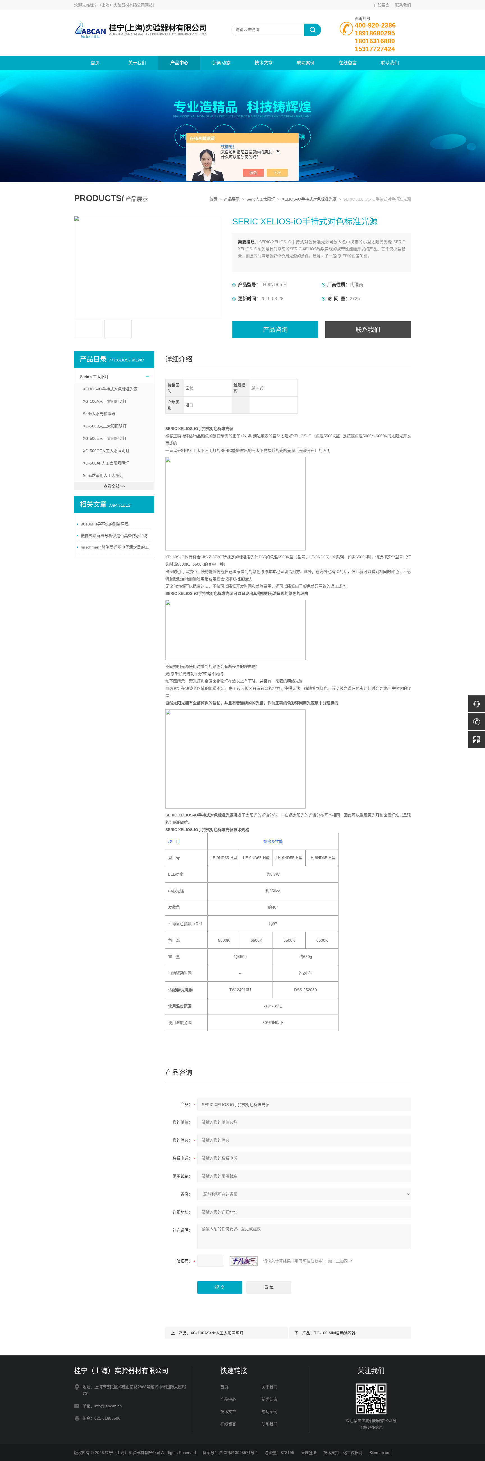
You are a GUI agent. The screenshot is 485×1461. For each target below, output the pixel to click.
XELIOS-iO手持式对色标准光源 (309, 199)
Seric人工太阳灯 (260, 199)
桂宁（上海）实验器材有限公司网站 (121, 5)
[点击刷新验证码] (244, 1261)
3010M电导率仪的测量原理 (105, 524)
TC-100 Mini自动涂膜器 (335, 1333)
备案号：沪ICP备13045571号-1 (230, 1452)
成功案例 (306, 62)
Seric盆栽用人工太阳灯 (103, 475)
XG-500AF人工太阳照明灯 (106, 463)
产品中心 (179, 62)
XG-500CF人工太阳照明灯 (106, 451)
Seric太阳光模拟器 (99, 413)
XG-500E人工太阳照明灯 (105, 438)
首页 (95, 62)
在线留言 (381, 5)
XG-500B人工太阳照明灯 (105, 426)
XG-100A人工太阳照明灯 (105, 401)
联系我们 (403, 5)
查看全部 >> (114, 486)
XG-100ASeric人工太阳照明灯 (217, 1333)
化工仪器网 (353, 1452)
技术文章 (264, 62)
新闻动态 (221, 62)
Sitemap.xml (380, 1452)
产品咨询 (275, 329)
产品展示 (232, 199)
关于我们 (137, 62)
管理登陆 (309, 1452)
